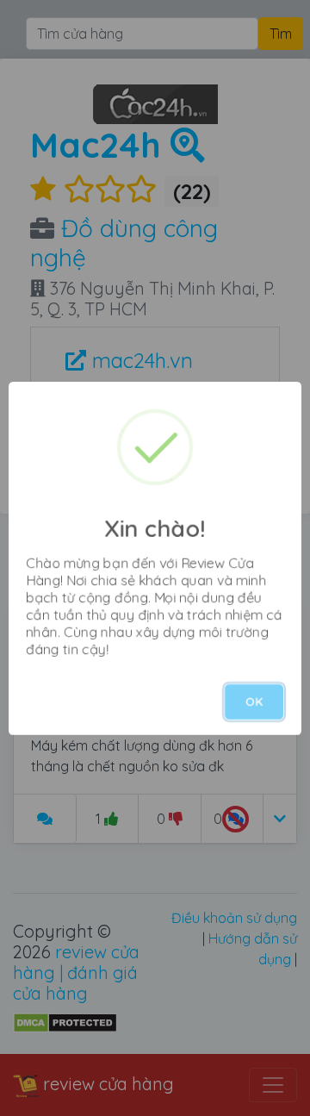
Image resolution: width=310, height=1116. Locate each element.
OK (254, 701)
